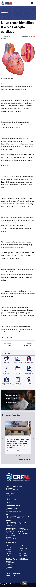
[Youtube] (9, 495)
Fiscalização (23, 548)
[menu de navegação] (32, 3)
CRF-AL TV (9, 502)
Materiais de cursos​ (18, 372)
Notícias (4, 13)
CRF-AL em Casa (11, 499)
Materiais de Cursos (11, 566)
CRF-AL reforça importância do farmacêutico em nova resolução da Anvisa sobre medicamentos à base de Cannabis (18, 443)
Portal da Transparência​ (17, 384)
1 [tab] (16, 455)
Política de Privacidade (13, 573)
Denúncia (6, 362)
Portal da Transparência (23, 558)
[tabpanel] (18, 437)
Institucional (9, 551)
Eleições (8, 569)
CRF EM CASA (18, 362)
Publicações (29, 362)
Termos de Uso (10, 575)
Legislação (22, 546)
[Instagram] (7, 495)
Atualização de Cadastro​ (6, 384)
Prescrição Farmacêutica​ (29, 372)
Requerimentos (10, 562)
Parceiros (22, 550)
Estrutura (8, 549)
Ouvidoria (8, 564)
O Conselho (9, 546)
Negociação (9, 561)
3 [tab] (19, 455)
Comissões (9, 548)
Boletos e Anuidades (11, 559)
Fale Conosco (23, 555)
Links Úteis (22, 553)
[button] (25, 459)
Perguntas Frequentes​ (29, 384)
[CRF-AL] (6, 3)
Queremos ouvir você (11, 397)
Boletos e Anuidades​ (6, 372)
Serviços (8, 556)
